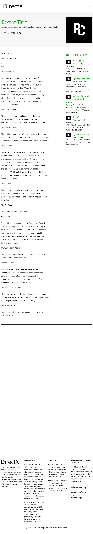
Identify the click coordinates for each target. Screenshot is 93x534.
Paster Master (79, 61)
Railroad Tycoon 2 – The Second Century (78, 99)
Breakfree (77, 117)
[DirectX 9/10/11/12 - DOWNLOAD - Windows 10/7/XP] (14, 6)
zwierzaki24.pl (76, 498)
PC (20, 33)
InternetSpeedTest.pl (78, 492)
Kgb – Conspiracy (81, 134)
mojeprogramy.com (78, 495)
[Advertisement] (78, 164)
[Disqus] (46, 358)
